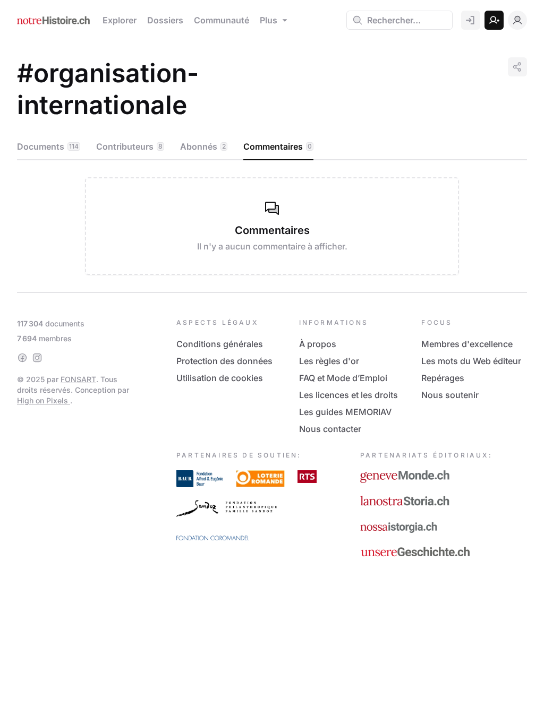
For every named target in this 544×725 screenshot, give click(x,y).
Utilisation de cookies (219, 378)
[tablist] (272, 147)
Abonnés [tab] (203, 146)
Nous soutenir (450, 395)
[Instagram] (37, 357)
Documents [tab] (48, 146)
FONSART (78, 379)
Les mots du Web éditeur (471, 361)
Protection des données (224, 361)
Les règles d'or (329, 361)
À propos (317, 344)
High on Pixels (43, 400)
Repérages (442, 378)
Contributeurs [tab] (129, 146)
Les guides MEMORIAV (345, 412)
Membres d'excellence (467, 344)
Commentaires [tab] (277, 146)
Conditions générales (219, 344)
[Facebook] (22, 357)
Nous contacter (330, 429)
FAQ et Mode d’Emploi (343, 378)
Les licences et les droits (348, 395)
